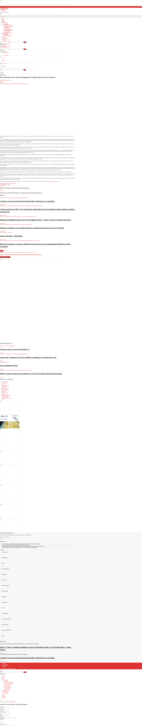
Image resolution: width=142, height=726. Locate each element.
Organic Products (7, 46)
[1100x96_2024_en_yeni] (30, 18)
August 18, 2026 (3, 231)
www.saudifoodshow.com (54, 181)
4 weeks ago (2, 377)
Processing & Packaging (8, 32)
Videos (3, 21)
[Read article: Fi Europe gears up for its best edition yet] (38, 345)
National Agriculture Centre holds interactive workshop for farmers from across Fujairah (32, 228)
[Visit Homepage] (38, 10)
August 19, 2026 (3, 223)
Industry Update (5, 22)
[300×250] (9, 517)
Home (3, 16)
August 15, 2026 (3, 249)
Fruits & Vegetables (7, 27)
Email (1, 714)
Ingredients (6, 23)
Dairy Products (7, 44)
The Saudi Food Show (12, 183)
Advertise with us (5, 664)
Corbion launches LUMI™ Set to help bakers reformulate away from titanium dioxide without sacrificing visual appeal (23, 546)
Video (3, 399)
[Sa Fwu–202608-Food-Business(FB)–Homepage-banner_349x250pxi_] (9, 414)
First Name (2, 706)
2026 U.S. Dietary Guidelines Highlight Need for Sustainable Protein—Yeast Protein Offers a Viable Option (21, 543)
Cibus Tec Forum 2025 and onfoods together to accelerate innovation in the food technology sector (21, 254)
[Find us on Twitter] (0, 539)
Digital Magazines (5, 52)
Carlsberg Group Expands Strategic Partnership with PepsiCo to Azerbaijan (27, 201)
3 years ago (2, 368)
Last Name (2, 709)
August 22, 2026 (3, 204)
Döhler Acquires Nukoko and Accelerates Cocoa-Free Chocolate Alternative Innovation (31, 373)
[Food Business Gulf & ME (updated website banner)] (9, 464)
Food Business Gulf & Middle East (9, 668)
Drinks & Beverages (8, 41)
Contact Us (4, 38)
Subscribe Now (5, 9)
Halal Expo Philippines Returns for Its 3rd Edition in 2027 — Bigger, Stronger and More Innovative (35, 219)
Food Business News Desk (6, 80)
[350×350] (9, 503)
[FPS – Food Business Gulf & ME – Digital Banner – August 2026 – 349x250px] (9, 428)
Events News (4, 387)
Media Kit (4, 10)
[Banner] (18, 67)
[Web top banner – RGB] (36, 4)
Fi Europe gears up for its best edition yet (14, 349)
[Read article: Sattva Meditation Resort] (38, 362)
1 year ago (2, 81)
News (3, 20)
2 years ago (2, 352)
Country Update (5, 33)
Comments (2, 719)
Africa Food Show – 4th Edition (11, 236)
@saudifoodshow (5, 183)
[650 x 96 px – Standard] (18, 73)
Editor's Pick (4, 386)
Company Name (3, 711)
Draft (3, 384)
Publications (6, 55)
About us (3, 6)
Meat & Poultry (7, 38)
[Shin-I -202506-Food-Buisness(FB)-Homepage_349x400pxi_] (9, 450)
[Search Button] (9, 42)
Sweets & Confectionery (8, 25)
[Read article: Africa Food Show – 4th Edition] (38, 232)
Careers (3, 37)
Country (1, 716)
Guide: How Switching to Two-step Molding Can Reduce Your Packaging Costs (28, 357)
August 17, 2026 (3, 239)
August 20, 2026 (3, 215)
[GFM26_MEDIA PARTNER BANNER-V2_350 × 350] (9, 484)
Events (3, 36)
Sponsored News (5, 396)
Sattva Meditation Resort (9, 365)
